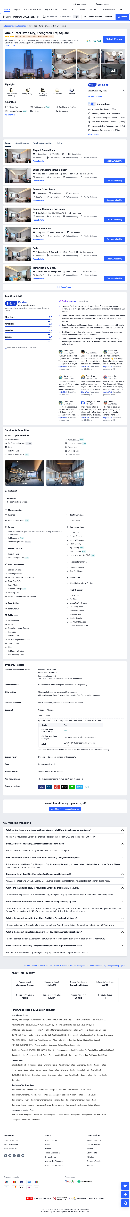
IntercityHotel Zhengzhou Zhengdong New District (31, 1020)
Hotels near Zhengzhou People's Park (26, 1095)
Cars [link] (72, 9)
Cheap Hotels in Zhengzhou (69, 1115)
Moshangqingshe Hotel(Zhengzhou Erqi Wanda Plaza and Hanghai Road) (85, 1050)
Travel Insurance (108, 9)
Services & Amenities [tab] (42, 143)
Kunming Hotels (100, 1075)
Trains (64, 9)
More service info (11, 1149)
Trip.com (26, 966)
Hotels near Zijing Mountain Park (24, 1090)
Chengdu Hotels (83, 1070)
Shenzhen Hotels (68, 1070)
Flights (17, 9)
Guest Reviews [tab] (22, 143)
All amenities (10, 115)
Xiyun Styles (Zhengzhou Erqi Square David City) (88, 1055)
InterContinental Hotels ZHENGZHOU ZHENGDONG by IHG (34, 1025)
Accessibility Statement (54, 1161)
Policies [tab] (59, 143)
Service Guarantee (11, 1144)
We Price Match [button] (95, 41)
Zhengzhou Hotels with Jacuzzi (94, 1115)
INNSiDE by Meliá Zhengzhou (39, 1040)
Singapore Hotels (35, 1065)
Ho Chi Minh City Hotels (21, 1075)
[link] (80, 4)
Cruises (81, 9)
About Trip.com (51, 1140)
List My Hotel (92, 1153)
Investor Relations (94, 1140)
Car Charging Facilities (16, 443)
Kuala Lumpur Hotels (67, 1065)
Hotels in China (46, 966)
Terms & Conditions (52, 1153)
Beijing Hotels (41, 1070)
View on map (93, 134)
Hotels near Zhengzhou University (52, 1090)
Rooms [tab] (8, 143)
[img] (28, 64)
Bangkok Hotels (100, 1065)
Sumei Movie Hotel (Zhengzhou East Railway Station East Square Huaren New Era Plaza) (72, 1030)
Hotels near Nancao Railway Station (50, 1105)
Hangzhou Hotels (39, 1075)
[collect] (125, 1186)
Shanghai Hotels (50, 1065)
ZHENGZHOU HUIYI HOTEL (22, 1045)
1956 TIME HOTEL (19, 1040)
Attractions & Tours (32, 9)
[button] (91, 4)
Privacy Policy (50, 1157)
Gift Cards (93, 9)
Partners (90, 1149)
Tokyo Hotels (17, 1070)
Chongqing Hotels (55, 1075)
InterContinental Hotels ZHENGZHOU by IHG (76, 1025)
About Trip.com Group (53, 1165)
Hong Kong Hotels (71, 1075)
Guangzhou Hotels (84, 1065)
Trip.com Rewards (94, 1144)
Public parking (73, 439)
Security (90, 1165)
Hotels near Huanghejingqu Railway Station (83, 1105)
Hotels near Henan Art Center (79, 1090)
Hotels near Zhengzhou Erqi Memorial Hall (46, 1100)
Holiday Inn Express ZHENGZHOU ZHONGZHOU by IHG (33, 1050)
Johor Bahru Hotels (19, 1065)
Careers (48, 1149)
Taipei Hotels (54, 1070)
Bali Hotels (16, 1080)
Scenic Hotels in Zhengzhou (45, 1115)
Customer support (11, 1140)
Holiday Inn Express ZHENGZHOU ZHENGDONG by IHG (49, 1035)
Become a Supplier (94, 1161)
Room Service (13, 608)
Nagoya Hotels (86, 1075)
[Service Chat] (125, 1203)
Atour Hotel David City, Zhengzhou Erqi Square (37, 33)
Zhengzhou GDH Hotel (58, 1055)
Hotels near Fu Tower (20, 1100)
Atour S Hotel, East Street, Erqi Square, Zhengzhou (93, 1035)
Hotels (7, 9)
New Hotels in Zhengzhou (22, 1115)
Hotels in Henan (60, 966)
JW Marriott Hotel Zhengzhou (23, 1030)
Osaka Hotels (96, 1070)
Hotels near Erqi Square (87, 1095)
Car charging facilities (16, 542)
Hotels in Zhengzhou (78, 966)
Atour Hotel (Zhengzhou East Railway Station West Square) (76, 1040)
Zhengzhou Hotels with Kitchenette (26, 1120)
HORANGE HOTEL (19, 1035)
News (47, 1144)
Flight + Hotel (51, 9)
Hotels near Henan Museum (23, 1105)
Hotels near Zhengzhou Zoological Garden (59, 1095)
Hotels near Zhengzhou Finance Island (81, 1100)
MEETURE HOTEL (99, 1020)
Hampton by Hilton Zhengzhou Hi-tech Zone (29, 1055)
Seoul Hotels (29, 1070)
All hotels (90, 1157)
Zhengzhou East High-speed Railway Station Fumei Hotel (57, 1045)
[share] (125, 1194)
